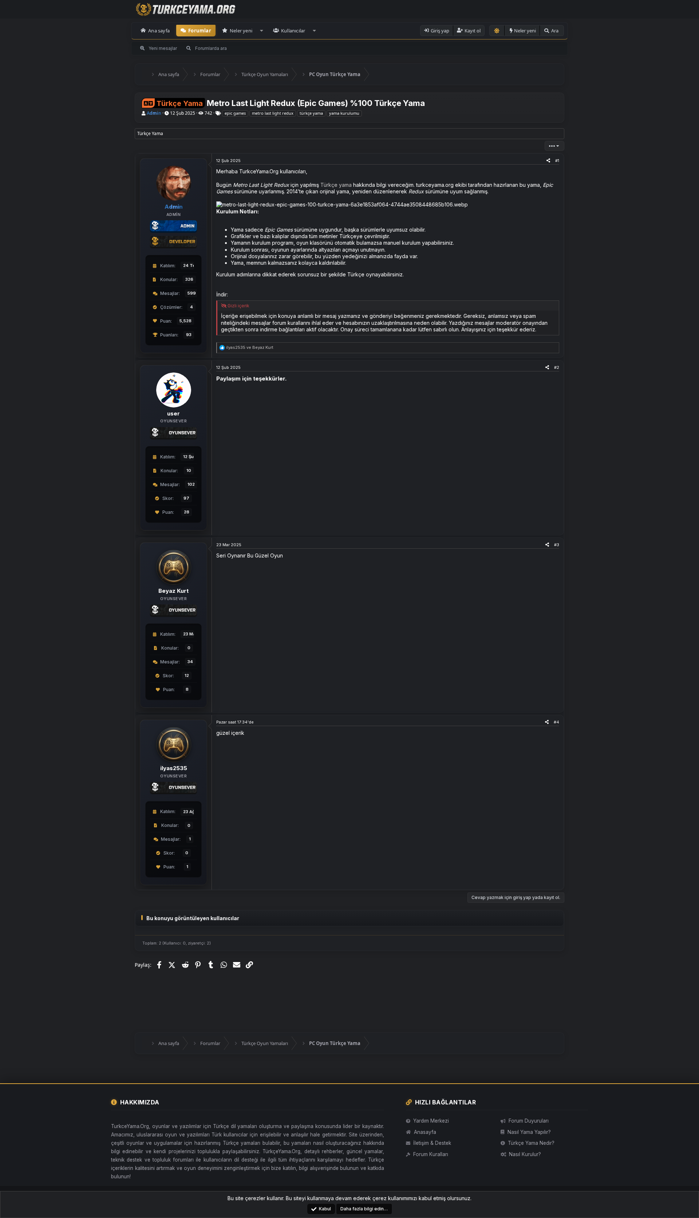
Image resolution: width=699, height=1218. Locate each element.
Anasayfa (425, 1132)
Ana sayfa (159, 30)
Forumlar (199, 30)
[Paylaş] (548, 160)
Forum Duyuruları (529, 1121)
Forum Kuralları (430, 1154)
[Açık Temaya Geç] (497, 30)
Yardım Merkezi (431, 1121)
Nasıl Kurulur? (525, 1154)
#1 (557, 160)
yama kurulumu (344, 113)
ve (249, 347)
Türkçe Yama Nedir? (531, 1143)
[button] (261, 30)
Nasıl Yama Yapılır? (529, 1132)
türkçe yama (311, 113)
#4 (556, 722)
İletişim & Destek (432, 1143)
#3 (556, 544)
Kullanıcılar (293, 30)
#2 (556, 367)
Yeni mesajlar (163, 48)
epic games (235, 113)
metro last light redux (272, 113)
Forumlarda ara (211, 48)
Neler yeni (241, 30)
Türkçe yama (336, 185)
